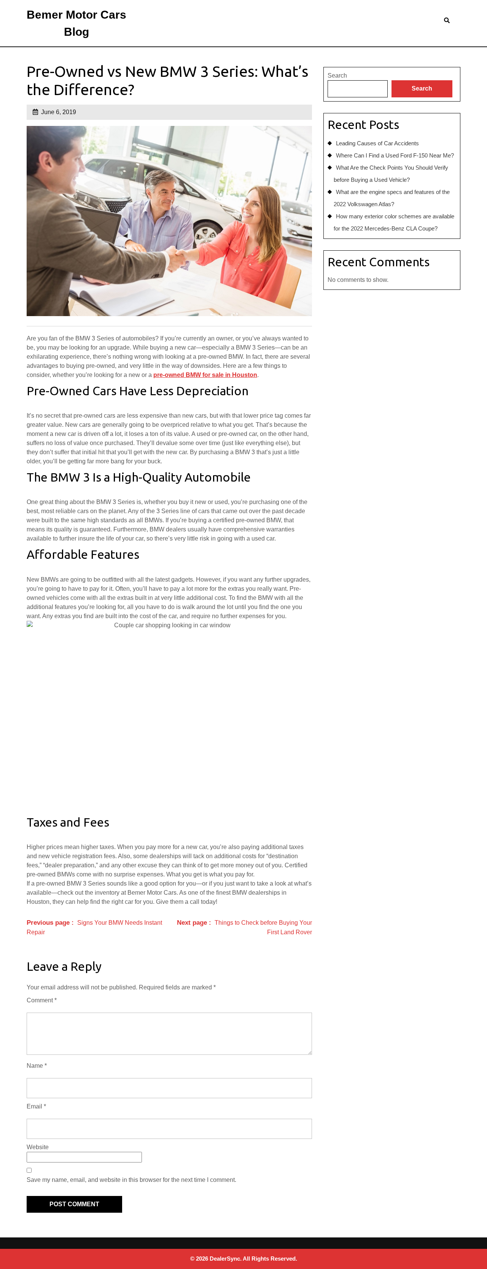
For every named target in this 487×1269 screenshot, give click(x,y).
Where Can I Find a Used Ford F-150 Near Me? (395, 155)
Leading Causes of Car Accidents (377, 143)
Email (36, 1106)
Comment (42, 1000)
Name (37, 1065)
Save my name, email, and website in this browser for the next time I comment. (131, 1180)
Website (38, 1147)
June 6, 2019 (58, 112)
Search (337, 75)
